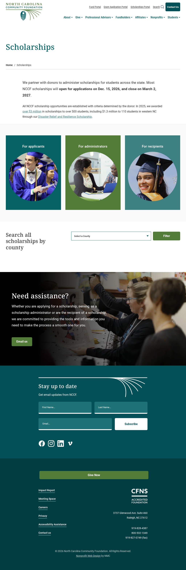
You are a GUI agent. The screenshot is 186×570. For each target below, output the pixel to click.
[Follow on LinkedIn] (60, 443)
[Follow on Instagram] (51, 443)
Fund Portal (95, 6)
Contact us (45, 532)
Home (9, 65)
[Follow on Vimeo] (70, 443)
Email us (21, 341)
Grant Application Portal (116, 6)
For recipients (152, 146)
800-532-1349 (139, 533)
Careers (43, 507)
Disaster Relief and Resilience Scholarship (65, 116)
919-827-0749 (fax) (136, 537)
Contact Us (173, 7)
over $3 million (32, 111)
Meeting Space (47, 498)
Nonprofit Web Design (88, 555)
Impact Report (47, 490)
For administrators (92, 146)
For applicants (33, 146)
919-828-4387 (139, 528)
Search (156, 6)
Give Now (94, 475)
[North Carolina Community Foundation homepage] (24, 12)
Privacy (43, 515)
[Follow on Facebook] (42, 443)
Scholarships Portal (140, 6)
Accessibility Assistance (52, 524)
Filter (166, 236)
